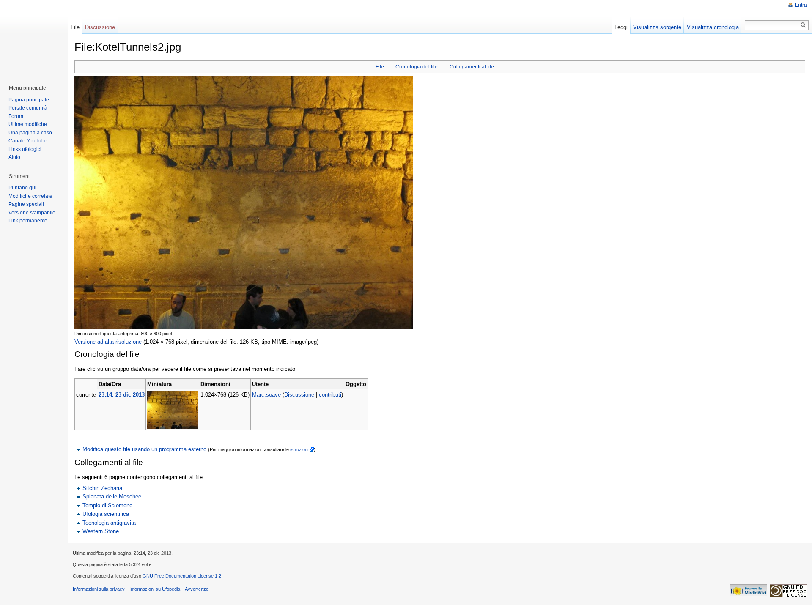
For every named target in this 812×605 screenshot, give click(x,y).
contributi (330, 394)
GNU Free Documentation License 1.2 (182, 575)
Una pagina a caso (30, 133)
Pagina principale (28, 100)
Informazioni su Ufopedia (154, 588)
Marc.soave (266, 394)
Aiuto (14, 157)
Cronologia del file (416, 67)
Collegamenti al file (472, 67)
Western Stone (100, 531)
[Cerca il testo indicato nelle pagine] (803, 25)
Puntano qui (22, 188)
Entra (801, 5)
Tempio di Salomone (107, 505)
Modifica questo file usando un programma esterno (144, 449)
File (380, 67)
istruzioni (299, 449)
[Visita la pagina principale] (33, 38)
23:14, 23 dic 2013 (122, 394)
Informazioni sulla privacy (99, 588)
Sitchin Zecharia (102, 488)
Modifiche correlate (30, 196)
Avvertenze (196, 588)
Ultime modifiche (27, 124)
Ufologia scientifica (105, 514)
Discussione (299, 394)
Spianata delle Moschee (111, 496)
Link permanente (27, 221)
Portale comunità (27, 108)
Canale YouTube (27, 141)
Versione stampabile (31, 213)
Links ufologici (24, 149)
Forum (15, 116)
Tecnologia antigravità (109, 523)
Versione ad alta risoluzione (108, 342)
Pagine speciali (26, 204)
